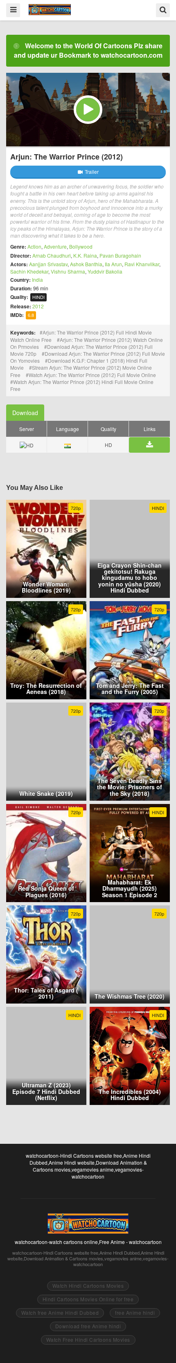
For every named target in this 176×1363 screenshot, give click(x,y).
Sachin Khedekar (29, 271)
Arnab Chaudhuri (51, 255)
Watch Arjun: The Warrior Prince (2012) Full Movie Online (92, 374)
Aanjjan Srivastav (48, 263)
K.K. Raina (85, 255)
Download (25, 413)
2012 (38, 306)
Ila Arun (113, 263)
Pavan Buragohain (120, 255)
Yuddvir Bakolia (105, 271)
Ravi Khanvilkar (141, 263)
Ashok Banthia (86, 263)
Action (34, 246)
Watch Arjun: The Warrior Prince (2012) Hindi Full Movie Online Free (81, 385)
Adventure (55, 246)
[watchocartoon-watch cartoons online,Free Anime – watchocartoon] (50, 9)
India (37, 279)
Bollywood (81, 246)
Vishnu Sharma (68, 271)
